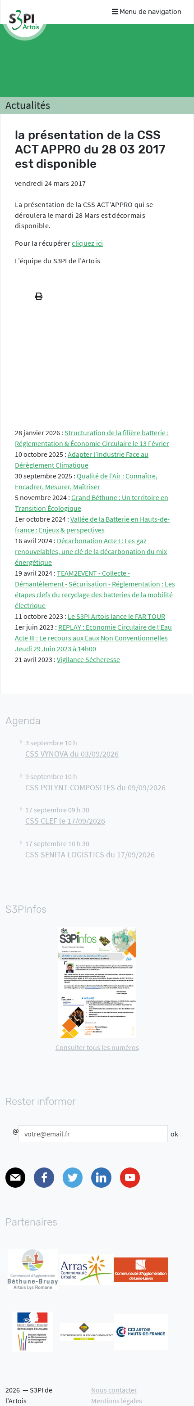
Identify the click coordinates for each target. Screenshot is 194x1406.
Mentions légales (116, 1400)
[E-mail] (15, 1177)
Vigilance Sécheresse (88, 659)
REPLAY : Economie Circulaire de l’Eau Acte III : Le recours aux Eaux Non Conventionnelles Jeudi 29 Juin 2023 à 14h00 (93, 637)
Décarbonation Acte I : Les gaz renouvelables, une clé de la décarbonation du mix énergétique (91, 551)
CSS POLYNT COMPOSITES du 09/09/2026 (95, 788)
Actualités (27, 105)
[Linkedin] (101, 1177)
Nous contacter (114, 1389)
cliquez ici (87, 243)
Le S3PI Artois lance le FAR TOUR (116, 616)
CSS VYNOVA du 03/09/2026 (72, 754)
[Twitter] (73, 1177)
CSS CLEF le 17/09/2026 (65, 821)
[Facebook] (44, 1177)
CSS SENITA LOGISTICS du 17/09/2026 (90, 855)
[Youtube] (130, 1177)
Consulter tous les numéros (97, 1047)
